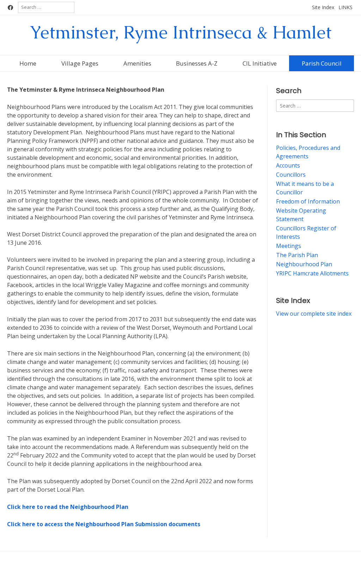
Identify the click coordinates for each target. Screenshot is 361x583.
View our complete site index (313, 313)
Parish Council (322, 63)
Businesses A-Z (197, 63)
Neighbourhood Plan (304, 264)
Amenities (137, 63)
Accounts (288, 165)
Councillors (291, 174)
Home (27, 63)
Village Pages (79, 63)
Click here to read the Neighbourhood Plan (67, 507)
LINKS (345, 7)
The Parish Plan (297, 255)
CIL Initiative (260, 63)
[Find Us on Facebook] (10, 7)
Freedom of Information (308, 201)
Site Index (323, 7)
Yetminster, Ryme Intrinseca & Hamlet (181, 32)
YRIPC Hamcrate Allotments (312, 273)
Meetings (288, 246)
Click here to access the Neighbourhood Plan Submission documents (103, 524)
